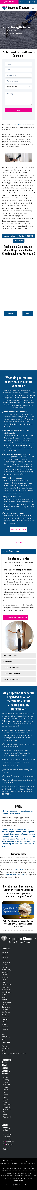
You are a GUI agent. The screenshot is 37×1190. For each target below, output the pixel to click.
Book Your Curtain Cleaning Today (15, 617)
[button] (32, 910)
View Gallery (19, 240)
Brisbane (10, 1134)
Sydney (5, 1149)
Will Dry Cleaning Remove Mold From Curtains (6, 1082)
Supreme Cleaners (17, 125)
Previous (10, 313)
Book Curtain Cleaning (18, 529)
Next (27, 313)
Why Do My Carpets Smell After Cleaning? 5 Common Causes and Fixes (18, 924)
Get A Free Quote (26, 2)
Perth (5, 1144)
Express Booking (9, 236)
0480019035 (10, 2)
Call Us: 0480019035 (26, 236)
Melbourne (10, 1142)
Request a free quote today (15, 875)
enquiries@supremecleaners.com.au (14, 1053)
